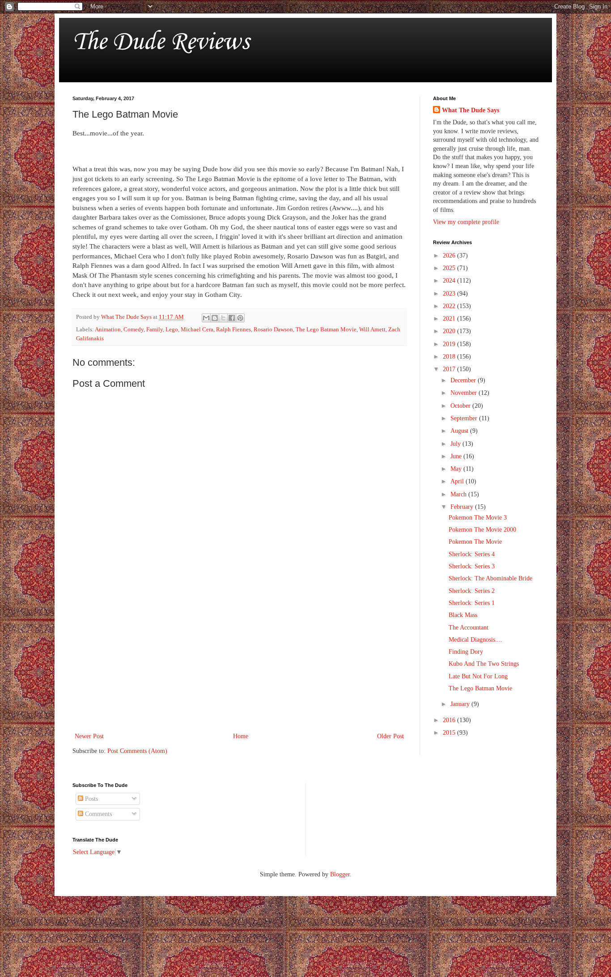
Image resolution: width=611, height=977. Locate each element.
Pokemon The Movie (475, 541)
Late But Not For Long (478, 676)
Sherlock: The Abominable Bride (490, 578)
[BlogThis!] (214, 317)
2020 (450, 331)
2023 (450, 293)
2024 (450, 280)
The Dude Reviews (160, 42)
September (464, 418)
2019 (450, 344)
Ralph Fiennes (233, 329)
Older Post (390, 736)
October (461, 405)
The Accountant (468, 627)
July (456, 443)
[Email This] (206, 317)
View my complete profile (466, 222)
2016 (450, 720)
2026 (450, 255)
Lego (171, 329)
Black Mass (463, 615)
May (456, 468)
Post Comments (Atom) (137, 751)
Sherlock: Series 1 (472, 603)
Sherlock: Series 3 (472, 566)
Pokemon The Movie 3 (478, 517)
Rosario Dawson (273, 329)
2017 (450, 369)
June (456, 456)
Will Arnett (372, 329)
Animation (108, 329)
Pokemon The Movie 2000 (482, 529)
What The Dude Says (470, 110)
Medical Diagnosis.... (475, 639)
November (464, 392)
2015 (450, 732)
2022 (450, 306)
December (464, 380)
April (458, 481)
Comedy (133, 329)
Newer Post (89, 736)
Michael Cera (197, 329)
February (462, 506)
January (460, 704)
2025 (450, 268)
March (459, 494)
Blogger (340, 874)
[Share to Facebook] (231, 317)
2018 (450, 356)
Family (154, 329)
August (460, 430)
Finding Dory (466, 651)
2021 (450, 318)
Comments (97, 814)
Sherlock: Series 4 (472, 554)
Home (240, 736)
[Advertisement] (239, 656)
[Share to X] (223, 317)
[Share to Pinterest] (240, 317)
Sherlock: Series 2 (472, 591)
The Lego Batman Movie (326, 329)
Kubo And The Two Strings (484, 663)
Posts (90, 798)
